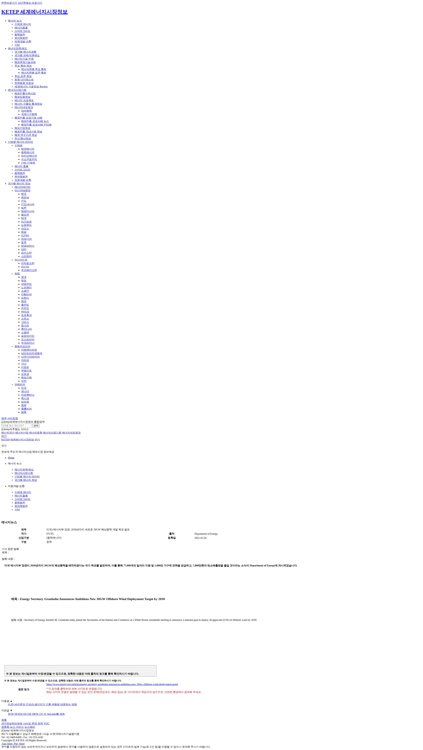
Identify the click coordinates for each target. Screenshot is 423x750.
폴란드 (25, 304)
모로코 (25, 374)
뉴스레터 (29, 727)
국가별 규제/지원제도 (27, 55)
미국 (23, 388)
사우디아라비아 (30, 356)
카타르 (25, 360)
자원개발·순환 (23, 41)
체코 (23, 301)
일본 (23, 207)
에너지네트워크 (24, 107)
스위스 (25, 318)
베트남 (25, 197)
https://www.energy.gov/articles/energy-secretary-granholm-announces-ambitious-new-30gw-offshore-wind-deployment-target (112, 684)
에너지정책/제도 (17, 48)
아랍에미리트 (29, 349)
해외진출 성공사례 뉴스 (35, 121)
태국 (23, 218)
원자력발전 (21, 38)
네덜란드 (26, 284)
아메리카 (20, 384)
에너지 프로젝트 (24, 100)
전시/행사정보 (23, 138)
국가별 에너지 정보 (19, 183)
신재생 (18, 145)
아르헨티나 (27, 394)
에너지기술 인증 (24, 58)
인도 (23, 200)
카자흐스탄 (27, 263)
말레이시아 (27, 211)
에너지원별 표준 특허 (33, 72)
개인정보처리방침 (11, 723)
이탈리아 (26, 294)
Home (11, 457)
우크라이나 (27, 343)
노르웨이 (26, 287)
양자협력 (26, 110)
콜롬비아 (26, 408)
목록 (4, 720)
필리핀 (25, 214)
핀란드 (25, 308)
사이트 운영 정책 (33, 723)
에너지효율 (21, 27)
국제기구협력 (29, 114)
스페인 (25, 291)
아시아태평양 (22, 190)
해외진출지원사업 (25, 93)
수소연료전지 (29, 159)
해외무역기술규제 (25, 62)
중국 (23, 194)
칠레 (23, 405)
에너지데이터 (22, 187)
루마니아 (26, 329)
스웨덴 (25, 332)
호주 (23, 242)
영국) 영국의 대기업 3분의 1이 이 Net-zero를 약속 (36, 714)
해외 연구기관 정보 (26, 135)
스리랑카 (26, 256)
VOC (46, 723)
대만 (23, 249)
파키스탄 (26, 252)
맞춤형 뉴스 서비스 (12, 727)
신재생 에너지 (23, 24)
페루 (23, 412)
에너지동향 (35, 432)
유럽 (17, 273)
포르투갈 (26, 315)
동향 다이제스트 (24, 79)
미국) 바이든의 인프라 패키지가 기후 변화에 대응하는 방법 (42, 704)
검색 (36, 425)
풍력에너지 (27, 152)
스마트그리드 (22, 31)
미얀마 (25, 235)
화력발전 (20, 34)
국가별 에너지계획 (25, 51)
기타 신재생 (28, 162)
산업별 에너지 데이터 (20, 142)
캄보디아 (26, 239)
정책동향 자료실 (24, 83)
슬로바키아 (27, 336)
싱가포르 (26, 221)
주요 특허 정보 (23, 65)
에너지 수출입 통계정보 (28, 103)
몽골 (23, 232)
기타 (17, 45)
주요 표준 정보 (23, 76)
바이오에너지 (29, 155)
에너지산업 (21, 432)
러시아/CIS (21, 259)
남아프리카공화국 (31, 353)
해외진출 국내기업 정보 (28, 131)
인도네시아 (27, 204)
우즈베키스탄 (29, 270)
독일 (23, 280)
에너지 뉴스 (15, 20)
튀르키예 (26, 377)
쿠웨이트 (26, 370)
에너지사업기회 (17, 90)
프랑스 (25, 297)
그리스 (25, 322)
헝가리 (25, 325)
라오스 (25, 228)
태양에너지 (27, 148)
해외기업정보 (22, 128)
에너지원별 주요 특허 (33, 69)
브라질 (25, 401)
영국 (23, 277)
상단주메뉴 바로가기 (30, 2)
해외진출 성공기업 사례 (28, 117)
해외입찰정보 (22, 97)
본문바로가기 (9, 2)
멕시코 (25, 398)
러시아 (25, 266)
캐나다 (25, 391)
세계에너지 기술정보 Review (31, 86)
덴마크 (25, 311)
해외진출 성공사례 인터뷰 (36, 124)
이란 (23, 381)
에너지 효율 (21, 166)
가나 (23, 363)
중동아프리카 (22, 346)
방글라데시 (27, 246)
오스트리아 (27, 339)
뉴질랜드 (26, 225)
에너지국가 (8, 432)
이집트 (25, 367)
